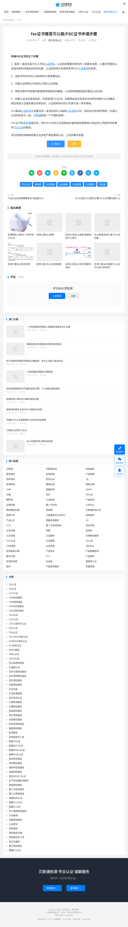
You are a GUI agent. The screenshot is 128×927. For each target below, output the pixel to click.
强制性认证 (91, 561)
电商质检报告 (15, 771)
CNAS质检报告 (16, 610)
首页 (6, 11)
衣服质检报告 (15, 819)
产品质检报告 (52, 566)
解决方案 (10, 556)
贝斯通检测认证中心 (56, 515)
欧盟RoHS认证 (16, 754)
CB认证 (12, 588)
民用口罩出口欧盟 (45, 234)
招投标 (89, 530)
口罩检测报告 (15, 702)
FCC (48, 556)
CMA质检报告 (15, 602)
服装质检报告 (15, 728)
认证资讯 (13, 824)
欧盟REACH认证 (17, 750)
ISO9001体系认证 (18, 641)
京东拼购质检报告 (17, 676)
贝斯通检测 (51, 468)
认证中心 (90, 504)
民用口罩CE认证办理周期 (49, 264)
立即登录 (57, 296)
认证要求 (83, 68)
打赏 (74, 144)
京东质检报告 (32, 11)
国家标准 (50, 484)
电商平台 (10, 515)
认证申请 (26, 111)
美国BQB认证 (15, 798)
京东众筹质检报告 (17, 671)
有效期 (27, 122)
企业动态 (13, 689)
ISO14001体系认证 (18, 636)
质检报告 (64, 4)
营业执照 (90, 525)
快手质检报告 (15, 715)
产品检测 (90, 499)
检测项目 (10, 479)
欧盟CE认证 (14, 741)
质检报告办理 (12, 510)
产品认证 (10, 520)
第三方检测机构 (53, 525)
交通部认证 (14, 667)
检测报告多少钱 (16, 737)
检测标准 (10, 484)
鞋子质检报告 (15, 846)
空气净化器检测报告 (19, 780)
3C (87, 520)
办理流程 (10, 504)
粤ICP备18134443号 (64, 915)
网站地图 (75, 909)
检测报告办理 (12, 551)
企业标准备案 (15, 693)
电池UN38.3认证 (17, 776)
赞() (93, 40)
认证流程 (10, 535)
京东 (48, 494)
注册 (73, 296)
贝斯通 (37, 115)
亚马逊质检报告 (16, 663)
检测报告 (90, 468)
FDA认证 (13, 632)
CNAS (89, 489)
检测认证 (50, 479)
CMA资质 (10, 545)
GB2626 (90, 545)
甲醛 (48, 530)
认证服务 (50, 535)
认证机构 (49, 64)
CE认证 (89, 494)
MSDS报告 (14, 649)
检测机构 (50, 474)
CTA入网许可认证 (17, 623)
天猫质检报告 (50, 11)
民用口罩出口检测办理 (19, 264)
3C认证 (89, 540)
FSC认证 (18, 127)
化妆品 (49, 561)
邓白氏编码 (14, 841)
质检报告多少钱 (16, 837)
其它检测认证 (110, 11)
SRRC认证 (83, 11)
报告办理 (90, 484)
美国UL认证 (14, 806)
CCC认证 (96, 11)
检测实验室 (11, 561)
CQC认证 (13, 619)
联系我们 (52, 888)
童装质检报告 (15, 785)
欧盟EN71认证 (16, 745)
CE (87, 479)
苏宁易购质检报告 (17, 811)
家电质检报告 (15, 710)
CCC (8, 525)
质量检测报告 (52, 520)
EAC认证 (13, 628)
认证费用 (50, 540)
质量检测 (50, 489)
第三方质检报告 (16, 793)
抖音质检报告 (15, 719)
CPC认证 (13, 615)
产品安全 (50, 551)
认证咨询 (71, 111)
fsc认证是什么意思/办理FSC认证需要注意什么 (97, 198)
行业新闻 (13, 815)
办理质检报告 (92, 535)
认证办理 (10, 530)
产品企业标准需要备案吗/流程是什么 (26, 198)
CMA (8, 489)
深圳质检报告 (15, 763)
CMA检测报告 (15, 597)
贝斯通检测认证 (93, 510)
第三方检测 (51, 504)
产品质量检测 (92, 551)
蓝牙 (8, 566)
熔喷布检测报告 (16, 767)
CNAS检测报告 (16, 606)
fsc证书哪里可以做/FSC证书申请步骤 (64, 34)
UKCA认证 (14, 658)
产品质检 (90, 556)
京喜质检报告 (15, 684)
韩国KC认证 (15, 850)
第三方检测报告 (16, 789)
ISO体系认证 (15, 645)
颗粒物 (9, 499)
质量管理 (90, 566)
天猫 (8, 494)
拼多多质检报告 (67, 11)
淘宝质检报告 (15, 758)
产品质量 (90, 474)
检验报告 (90, 515)
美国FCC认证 (15, 802)
